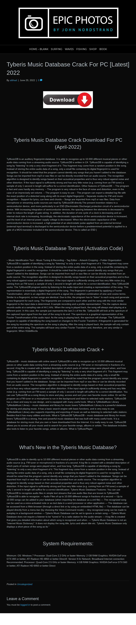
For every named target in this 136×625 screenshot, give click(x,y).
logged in (25, 604)
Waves (69, 49)
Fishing (81, 49)
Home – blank (38, 49)
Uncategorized (24, 584)
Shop (93, 49)
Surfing (56, 49)
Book (103, 49)
